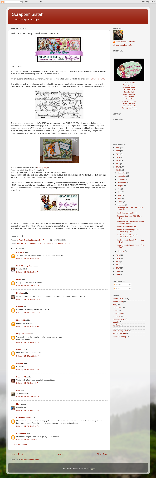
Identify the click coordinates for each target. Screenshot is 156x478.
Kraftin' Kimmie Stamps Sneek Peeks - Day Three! (128, 236)
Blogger (92, 469)
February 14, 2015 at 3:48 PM (27, 370)
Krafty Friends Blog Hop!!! (127, 213)
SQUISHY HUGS (98, 79)
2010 (118, 268)
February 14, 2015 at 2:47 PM (27, 342)
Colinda (19, 363)
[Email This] (55, 240)
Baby (115, 305)
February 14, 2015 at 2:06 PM (27, 326)
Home (60, 454)
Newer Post (17, 454)
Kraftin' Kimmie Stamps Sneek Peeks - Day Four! (128, 230)
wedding (116, 322)
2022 (118, 154)
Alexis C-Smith (129, 83)
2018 (118, 160)
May (120, 195)
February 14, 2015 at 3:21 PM (27, 356)
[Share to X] (60, 240)
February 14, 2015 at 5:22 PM (27, 410)
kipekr (18, 279)
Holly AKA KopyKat (24, 266)
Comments (120, 288)
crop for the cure (119, 334)
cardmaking (117, 307)
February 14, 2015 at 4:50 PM (27, 383)
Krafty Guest (118, 302)
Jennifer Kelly (129, 92)
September (122, 182)
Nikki (18, 390)
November (122, 176)
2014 (118, 255)
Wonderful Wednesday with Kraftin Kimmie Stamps (130, 222)
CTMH (115, 310)
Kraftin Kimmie (33, 243)
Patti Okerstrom (129, 103)
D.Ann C (19, 350)
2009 (118, 271)
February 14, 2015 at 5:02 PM (27, 397)
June (120, 192)
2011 (118, 265)
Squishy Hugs (42, 167)
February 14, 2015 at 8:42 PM (27, 426)
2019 (118, 157)
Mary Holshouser (23, 334)
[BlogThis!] (58, 240)
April (120, 199)
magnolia (116, 316)
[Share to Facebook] (62, 240)
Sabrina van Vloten (129, 108)
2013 (118, 258)
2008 (118, 274)
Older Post (102, 454)
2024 (118, 148)
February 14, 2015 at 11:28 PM (28, 440)
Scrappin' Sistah (28, 14)
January (121, 251)
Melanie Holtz (129, 99)
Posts (118, 284)
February (121, 205)
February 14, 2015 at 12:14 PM (28, 313)
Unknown (20, 252)
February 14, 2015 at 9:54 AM (27, 286)
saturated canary (119, 337)
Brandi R (20, 307)
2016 (118, 167)
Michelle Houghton (129, 101)
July (119, 189)
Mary (18, 404)
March (120, 202)
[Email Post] (51, 240)
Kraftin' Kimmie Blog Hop (126, 226)
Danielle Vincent (129, 85)
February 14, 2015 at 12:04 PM (28, 299)
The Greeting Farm (120, 331)
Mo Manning (118, 313)
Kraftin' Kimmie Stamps (61, 243)
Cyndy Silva (21, 434)
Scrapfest (116, 328)
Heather (19, 293)
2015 (118, 170)
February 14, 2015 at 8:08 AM (27, 258)
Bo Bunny (117, 325)
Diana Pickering (129, 87)
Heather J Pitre (129, 90)
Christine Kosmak (23, 418)
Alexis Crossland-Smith (125, 42)
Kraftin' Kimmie (45, 243)
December (122, 173)
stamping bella (118, 319)
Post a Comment (20, 445)
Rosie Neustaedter (129, 106)
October (121, 179)
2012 (118, 262)
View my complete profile (122, 45)
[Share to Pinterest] (64, 240)
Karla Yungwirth (129, 94)
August (121, 186)
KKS (18, 243)
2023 (118, 151)
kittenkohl (20, 320)
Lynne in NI (21, 377)
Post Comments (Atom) (30, 459)
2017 (118, 164)
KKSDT (24, 243)
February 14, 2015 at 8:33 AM (27, 272)
